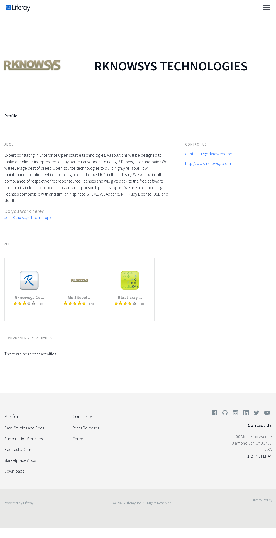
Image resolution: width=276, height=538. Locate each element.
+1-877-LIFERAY (258, 456)
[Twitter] (256, 414)
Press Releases (86, 428)
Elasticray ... (130, 297)
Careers (79, 438)
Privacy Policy (261, 499)
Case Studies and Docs (24, 428)
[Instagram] (235, 414)
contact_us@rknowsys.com (209, 153)
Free (41, 303)
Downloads (14, 471)
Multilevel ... (79, 297)
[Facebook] (214, 414)
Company (82, 416)
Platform (13, 416)
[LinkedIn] (246, 414)
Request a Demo (19, 449)
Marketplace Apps (20, 460)
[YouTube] (266, 414)
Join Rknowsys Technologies (29, 217)
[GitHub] (225, 414)
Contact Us (259, 425)
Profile (10, 115)
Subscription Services (23, 438)
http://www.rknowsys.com (208, 163)
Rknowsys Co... (29, 297)
